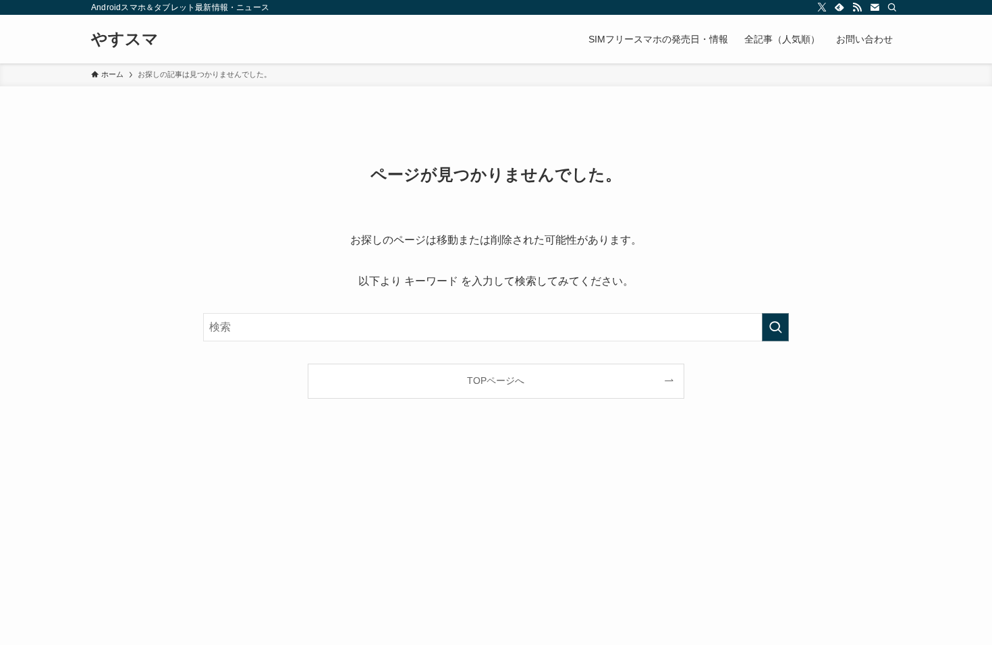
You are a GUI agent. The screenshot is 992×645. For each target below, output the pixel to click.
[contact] (874, 7)
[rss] (857, 7)
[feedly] (839, 7)
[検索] (892, 7)
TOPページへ (495, 380)
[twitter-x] (822, 7)
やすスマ (125, 39)
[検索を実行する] (775, 327)
